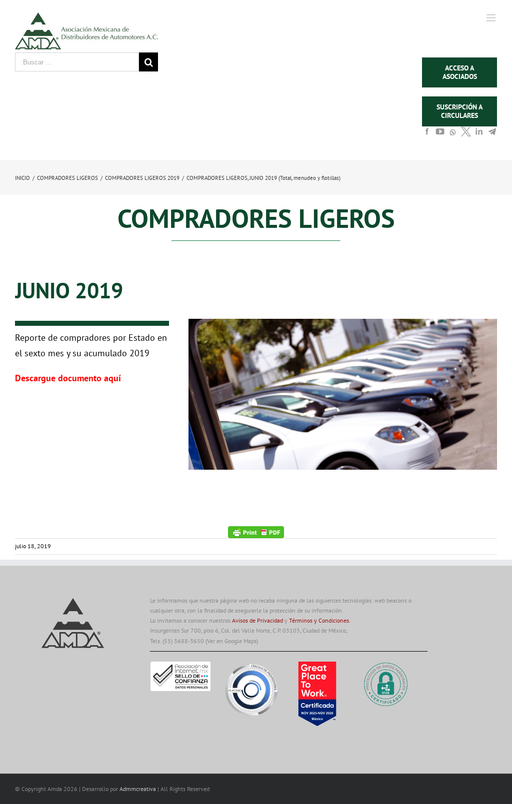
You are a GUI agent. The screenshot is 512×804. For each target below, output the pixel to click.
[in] (479, 134)
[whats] (453, 136)
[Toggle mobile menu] (491, 17)
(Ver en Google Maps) (232, 641)
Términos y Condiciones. (319, 620)
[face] (427, 134)
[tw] (466, 134)
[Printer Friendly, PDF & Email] (256, 531)
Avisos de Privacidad (257, 620)
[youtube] (440, 134)
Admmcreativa (139, 789)
